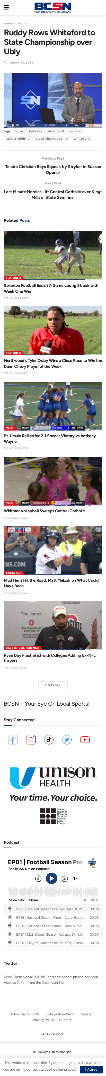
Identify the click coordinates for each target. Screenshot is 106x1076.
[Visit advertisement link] (53, 793)
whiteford (82, 138)
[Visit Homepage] (52, 8)
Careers (85, 1014)
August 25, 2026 (17, 298)
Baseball (13, 572)
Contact (65, 1020)
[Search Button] (99, 7)
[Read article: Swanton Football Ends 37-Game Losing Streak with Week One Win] (53, 255)
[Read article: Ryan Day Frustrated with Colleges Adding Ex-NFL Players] (53, 625)
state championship (52, 138)
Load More (53, 685)
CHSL (10, 428)
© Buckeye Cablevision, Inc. (52, 1052)
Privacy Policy (43, 1020)
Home (8, 23)
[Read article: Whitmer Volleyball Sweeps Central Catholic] (53, 481)
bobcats (35, 131)
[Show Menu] (6, 7)
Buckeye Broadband (60, 1014)
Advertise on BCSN (25, 1014)
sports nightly (18, 138)
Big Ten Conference (22, 648)
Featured (22, 23)
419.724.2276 (53, 1034)
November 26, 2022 (18, 62)
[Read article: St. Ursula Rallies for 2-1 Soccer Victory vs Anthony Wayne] (53, 406)
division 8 (56, 131)
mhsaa (75, 131)
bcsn (19, 131)
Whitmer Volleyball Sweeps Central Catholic (44, 510)
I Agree (91, 1069)
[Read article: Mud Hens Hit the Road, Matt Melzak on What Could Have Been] (53, 550)
